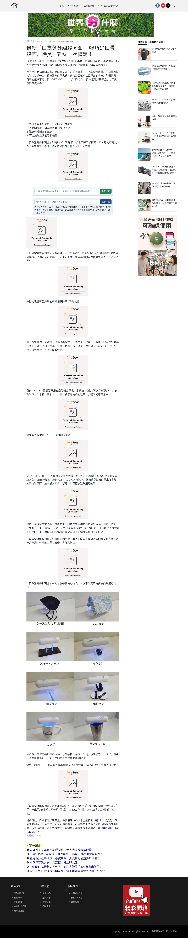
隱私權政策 (18, 893)
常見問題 (17, 901)
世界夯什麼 (89, 5)
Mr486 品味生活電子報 (108, 5)
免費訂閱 (106, 191)
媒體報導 (74, 901)
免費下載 (106, 201)
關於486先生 (76, 893)
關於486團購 (76, 897)
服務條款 (17, 897)
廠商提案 (46, 897)
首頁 (62, 5)
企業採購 (46, 901)
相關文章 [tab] (142, 41)
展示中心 (46, 893)
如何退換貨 (18, 910)
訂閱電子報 (47, 906)
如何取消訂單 (19, 906)
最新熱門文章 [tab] (156, 41)
